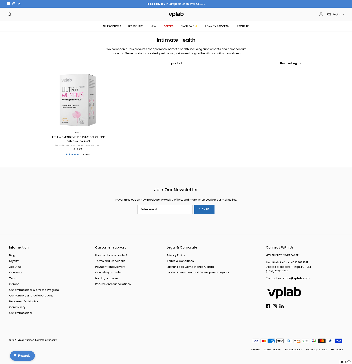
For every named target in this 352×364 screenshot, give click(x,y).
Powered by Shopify (46, 339)
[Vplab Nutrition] (176, 14)
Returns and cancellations (113, 284)
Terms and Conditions (110, 261)
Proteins (255, 349)
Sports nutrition (272, 349)
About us (15, 267)
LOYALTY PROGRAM (217, 26)
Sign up (204, 209)
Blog (12, 255)
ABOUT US (243, 26)
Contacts (15, 272)
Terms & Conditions (180, 261)
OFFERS (168, 26)
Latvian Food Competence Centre (190, 267)
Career (14, 284)
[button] (345, 362)
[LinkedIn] (19, 3)
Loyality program (106, 278)
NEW (153, 26)
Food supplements (316, 349)
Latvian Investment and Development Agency (198, 272)
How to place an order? (111, 255)
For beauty (337, 349)
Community (17, 307)
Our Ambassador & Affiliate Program (34, 290)
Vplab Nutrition (26, 339)
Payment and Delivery (110, 267)
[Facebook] (8, 3)
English (337, 14)
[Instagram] (13, 3)
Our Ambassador (20, 313)
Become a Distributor (23, 301)
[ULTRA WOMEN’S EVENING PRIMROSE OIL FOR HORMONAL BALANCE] (78, 99)
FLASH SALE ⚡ (189, 26)
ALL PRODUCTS (112, 26)
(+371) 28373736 (277, 271)
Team (13, 278)
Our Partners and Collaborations (31, 295)
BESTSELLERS (135, 26)
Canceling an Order (108, 272)
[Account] (320, 14)
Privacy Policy (176, 255)
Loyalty (14, 261)
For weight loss (293, 349)
